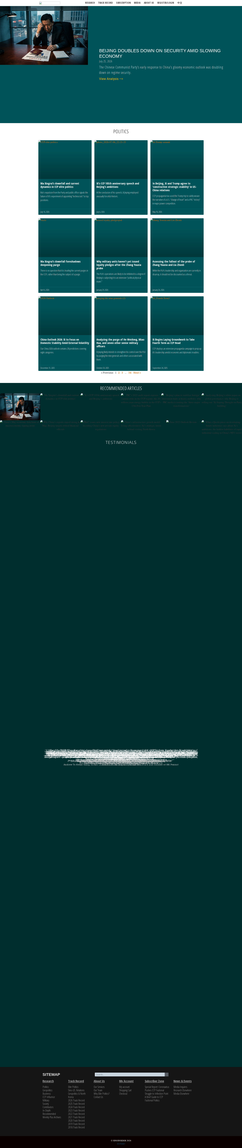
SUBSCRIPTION (123, 2)
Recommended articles (121, 388)
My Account (126, 1081)
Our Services (99, 1087)
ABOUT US (149, 2)
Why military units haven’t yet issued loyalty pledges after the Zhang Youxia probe (118, 265)
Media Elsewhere (181, 1093)
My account (124, 1087)
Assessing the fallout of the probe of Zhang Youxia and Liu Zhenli (174, 263)
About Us (99, 1081)
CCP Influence (49, 1097)
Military (46, 1100)
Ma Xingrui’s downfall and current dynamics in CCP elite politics (59, 185)
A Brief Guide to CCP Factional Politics (154, 1098)
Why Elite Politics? (101, 1093)
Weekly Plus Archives (52, 1117)
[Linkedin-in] (191, 1075)
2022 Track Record (76, 1114)
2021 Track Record (76, 1117)
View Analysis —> (111, 79)
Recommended (49, 1114)
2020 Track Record (76, 1120)
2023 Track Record (76, 1110)
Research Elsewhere (183, 1090)
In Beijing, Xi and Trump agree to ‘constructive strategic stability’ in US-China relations (174, 187)
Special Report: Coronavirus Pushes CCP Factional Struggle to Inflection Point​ (157, 1090)
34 (129, 372)
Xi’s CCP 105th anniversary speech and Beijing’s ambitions (117, 185)
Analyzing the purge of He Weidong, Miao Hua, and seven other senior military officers (120, 343)
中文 (179, 2)
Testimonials (121, 442)
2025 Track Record (76, 1104)
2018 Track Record (76, 1127)
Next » (137, 372)
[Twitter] (179, 1075)
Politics (46, 1087)
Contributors (48, 1107)
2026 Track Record (76, 1100)
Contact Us (98, 1097)
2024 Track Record (76, 1107)
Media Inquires (180, 1087)
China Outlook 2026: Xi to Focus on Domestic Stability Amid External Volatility (64, 341)
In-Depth (47, 1110)
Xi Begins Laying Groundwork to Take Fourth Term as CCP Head (174, 341)
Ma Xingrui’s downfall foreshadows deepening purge (60, 263)
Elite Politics (73, 1087)
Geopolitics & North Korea (77, 1095)
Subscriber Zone (154, 1081)
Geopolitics (47, 1090)
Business (47, 1093)
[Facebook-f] (185, 1075)
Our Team (98, 1090)
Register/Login (165, 2)
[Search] (166, 1074)
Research (90, 2)
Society (46, 1104)
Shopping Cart (125, 1090)
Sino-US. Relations (76, 1090)
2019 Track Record (76, 1124)
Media (137, 2)
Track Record (105, 2)
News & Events (183, 1081)
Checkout (123, 1093)
